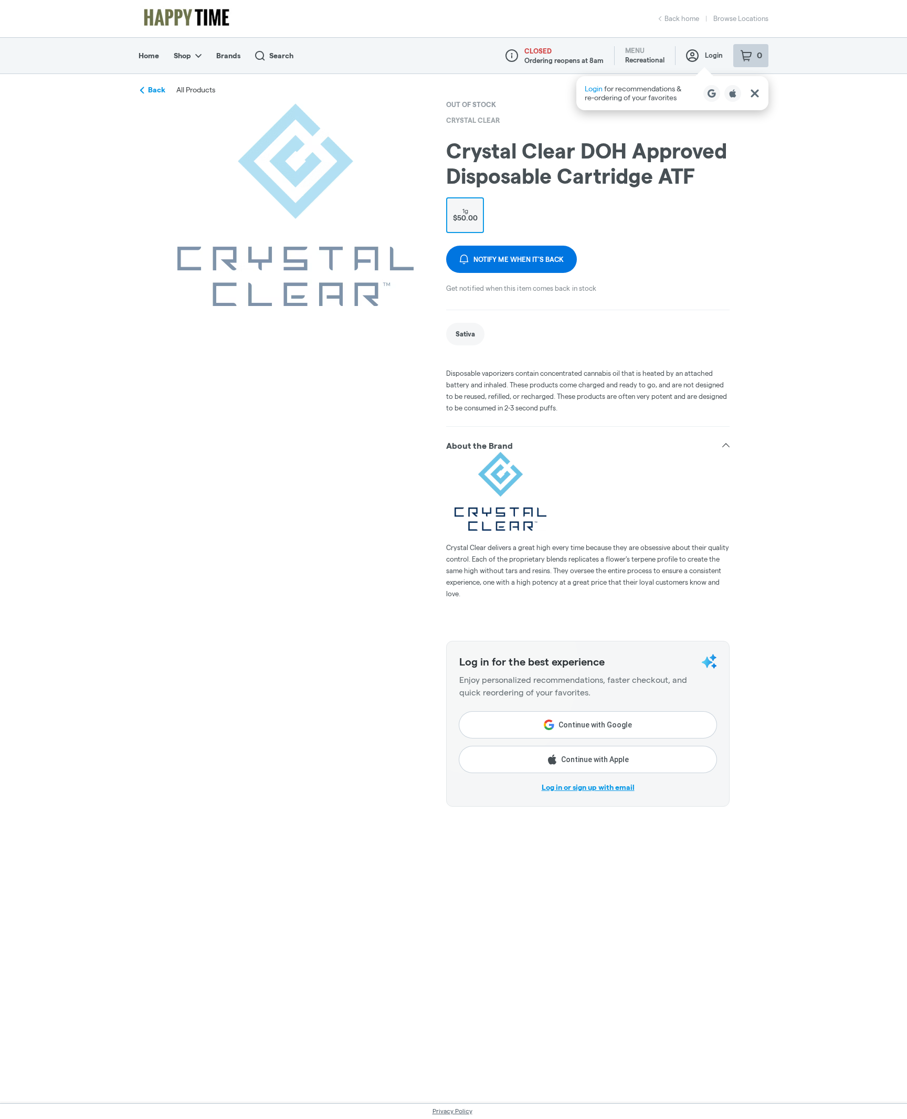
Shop (182, 55)
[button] (672, 93)
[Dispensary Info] (511, 55)
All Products (195, 90)
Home (149, 55)
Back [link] (156, 90)
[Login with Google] (711, 93)
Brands (228, 55)
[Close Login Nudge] (755, 93)
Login (714, 55)
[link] (465, 334)
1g (465, 214)
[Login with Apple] (732, 93)
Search (281, 55)
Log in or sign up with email (588, 787)
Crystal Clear (473, 120)
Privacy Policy (452, 1110)
